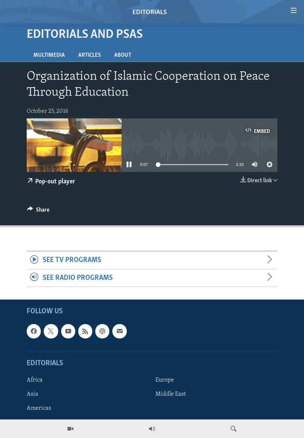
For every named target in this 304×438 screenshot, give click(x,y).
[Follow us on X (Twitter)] (51, 331)
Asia (32, 394)
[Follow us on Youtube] (68, 331)
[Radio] (152, 428)
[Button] (38, 212)
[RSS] (85, 331)
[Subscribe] (119, 331)
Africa (35, 380)
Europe (164, 380)
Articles (89, 55)
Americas (39, 408)
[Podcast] (102, 331)
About (122, 55)
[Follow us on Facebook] (34, 331)
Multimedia (49, 55)
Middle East (170, 394)
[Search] (233, 428)
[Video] (70, 428)
